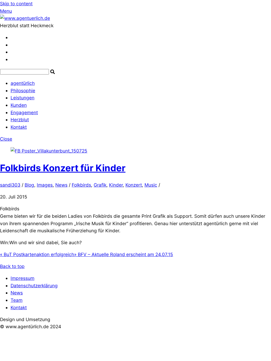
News (61, 185)
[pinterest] (13, 52)
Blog (29, 185)
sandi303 (10, 185)
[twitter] (13, 37)
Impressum (22, 278)
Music (150, 185)
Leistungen (22, 97)
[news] (13, 59)
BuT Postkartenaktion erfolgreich (37, 254)
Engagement (24, 112)
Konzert (133, 185)
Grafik (100, 185)
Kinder (116, 185)
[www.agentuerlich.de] (25, 18)
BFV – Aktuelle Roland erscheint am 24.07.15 (123, 254)
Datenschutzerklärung (34, 285)
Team (16, 300)
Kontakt (19, 127)
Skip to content (16, 3)
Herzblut (20, 119)
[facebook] (13, 45)
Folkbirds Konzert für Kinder (62, 167)
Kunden (19, 105)
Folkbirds (81, 185)
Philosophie (23, 90)
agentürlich (23, 83)
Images (45, 185)
